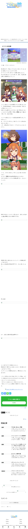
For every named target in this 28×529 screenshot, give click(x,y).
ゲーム (3, 412)
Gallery (7, 521)
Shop (21, 521)
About (21, 519)
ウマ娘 (8, 412)
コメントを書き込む (14, 502)
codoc (25, 407)
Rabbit (20, 523)
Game (7, 523)
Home (7, 519)
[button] (24, 299)
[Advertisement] (14, 23)
